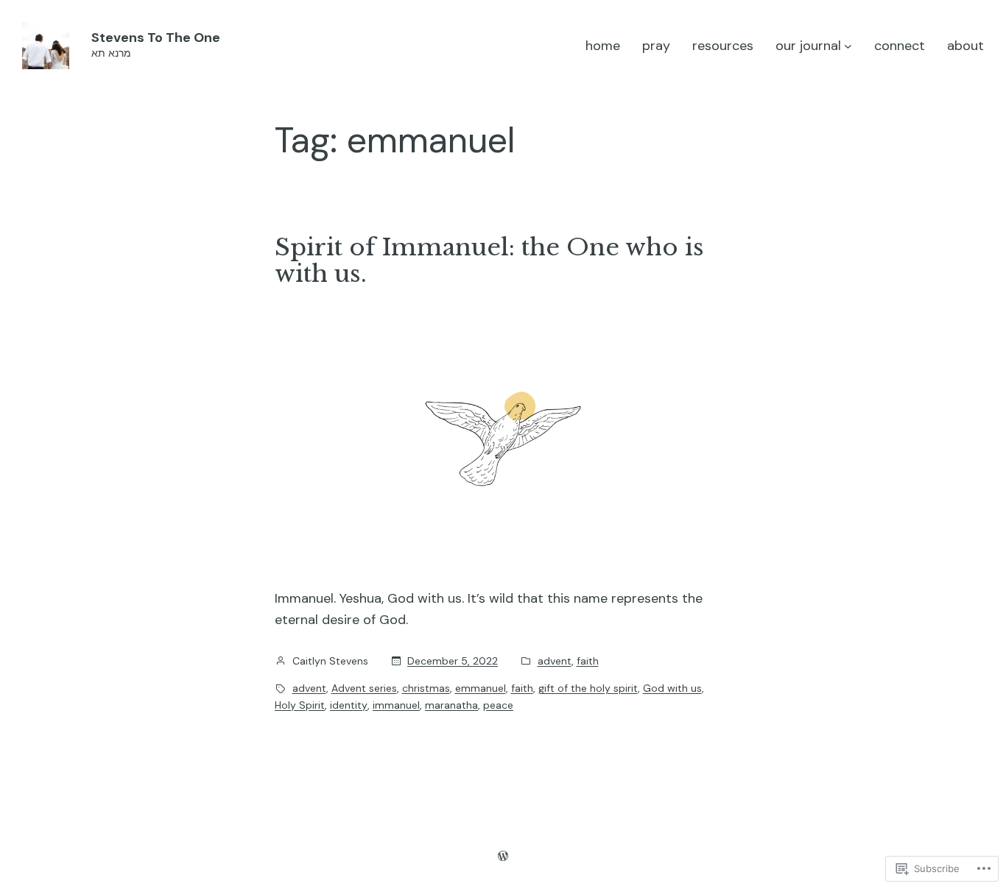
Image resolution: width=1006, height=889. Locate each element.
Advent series (364, 688)
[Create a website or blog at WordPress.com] (503, 856)
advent (554, 660)
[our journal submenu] (848, 46)
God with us (672, 688)
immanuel (396, 705)
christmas (426, 688)
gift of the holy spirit (588, 688)
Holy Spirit (300, 705)
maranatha (451, 705)
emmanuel (480, 688)
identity (348, 705)
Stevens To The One (155, 37)
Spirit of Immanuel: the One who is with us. (489, 260)
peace (498, 705)
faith (588, 660)
